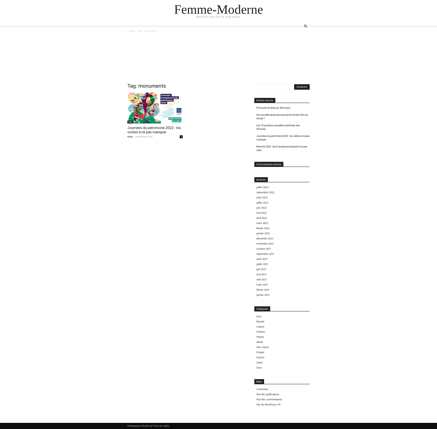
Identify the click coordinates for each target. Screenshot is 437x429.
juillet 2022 (262, 202)
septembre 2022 (265, 192)
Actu (130, 122)
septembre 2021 (265, 253)
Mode (259, 342)
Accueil (130, 31)
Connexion (262, 389)
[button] (305, 26)
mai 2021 (261, 274)
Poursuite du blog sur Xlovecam (273, 107)
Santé (259, 362)
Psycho (260, 357)
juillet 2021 (262, 264)
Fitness (260, 336)
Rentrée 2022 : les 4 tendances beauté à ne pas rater (281, 148)
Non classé (262, 347)
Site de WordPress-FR (268, 404)
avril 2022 (261, 218)
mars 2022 (262, 223)
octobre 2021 (263, 248)
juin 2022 (261, 207)
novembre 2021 (265, 243)
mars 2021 (262, 284)
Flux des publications (267, 394)
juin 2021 (261, 269)
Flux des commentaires (269, 399)
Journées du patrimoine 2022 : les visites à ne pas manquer (154, 130)
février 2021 (263, 289)
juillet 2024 (262, 187)
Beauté (260, 321)
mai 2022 (261, 212)
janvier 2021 (263, 294)
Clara (130, 136)
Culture (260, 326)
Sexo (259, 367)
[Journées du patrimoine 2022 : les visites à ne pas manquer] (155, 108)
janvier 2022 (263, 233)
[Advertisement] (218, 59)
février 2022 (263, 228)
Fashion (260, 331)
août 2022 (262, 197)
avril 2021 (261, 279)
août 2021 (262, 259)
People (260, 352)
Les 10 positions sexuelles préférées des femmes (278, 127)
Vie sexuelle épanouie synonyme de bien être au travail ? (282, 116)
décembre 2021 (265, 238)
